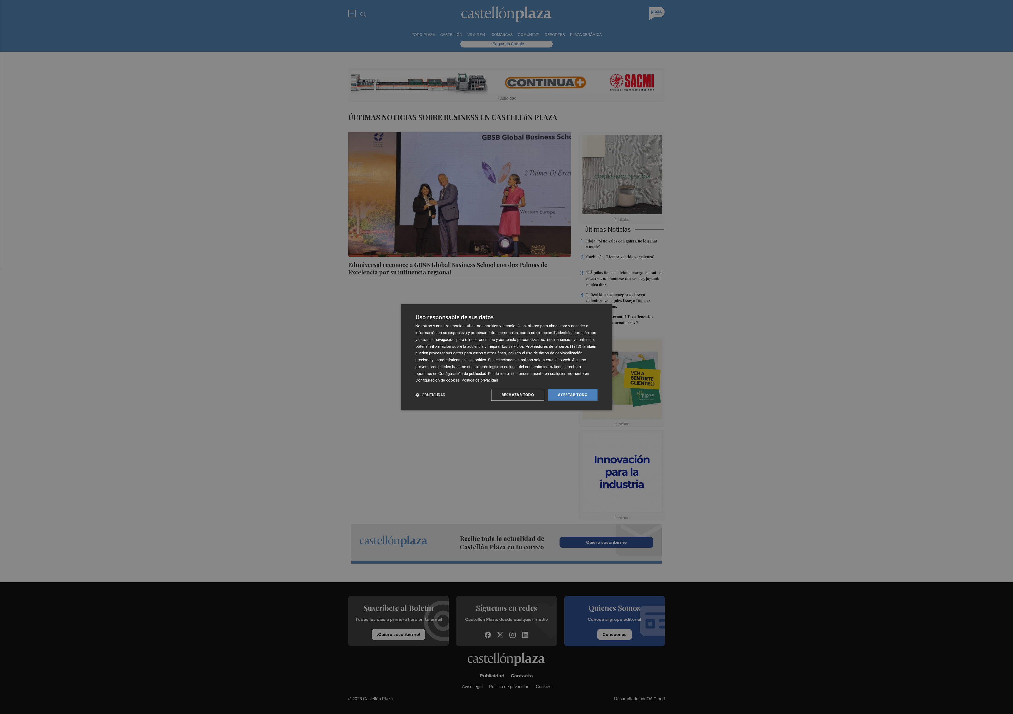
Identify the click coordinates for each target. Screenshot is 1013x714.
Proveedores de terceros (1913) (553, 346)
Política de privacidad (480, 380)
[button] (430, 395)
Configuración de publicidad (462, 373)
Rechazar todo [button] (517, 394)
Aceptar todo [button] (572, 394)
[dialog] (506, 357)
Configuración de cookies (437, 380)
